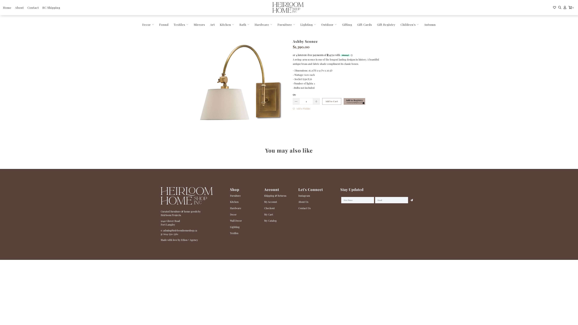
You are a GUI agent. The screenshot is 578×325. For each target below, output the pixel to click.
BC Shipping (51, 7)
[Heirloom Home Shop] (288, 7)
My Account (270, 201)
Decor (147, 24)
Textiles (180, 24)
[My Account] (565, 7)
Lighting (307, 24)
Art (212, 24)
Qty (294, 94)
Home (7, 7)
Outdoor (327, 24)
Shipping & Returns (275, 195)
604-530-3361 (170, 234)
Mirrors (199, 24)
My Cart (268, 214)
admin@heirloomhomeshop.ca (180, 230)
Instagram (304, 195)
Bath (243, 24)
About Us (303, 201)
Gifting (347, 24)
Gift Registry (386, 24)
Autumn (430, 24)
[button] (354, 101)
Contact (33, 7)
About (19, 7)
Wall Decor (236, 220)
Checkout (269, 208)
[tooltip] (363, 102)
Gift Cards (364, 24)
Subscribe (411, 200)
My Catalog (270, 220)
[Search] (559, 7)
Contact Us (304, 208)
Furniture (285, 24)
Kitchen (225, 24)
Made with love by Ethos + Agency (179, 239)
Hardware (262, 24)
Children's (409, 24)
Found (164, 24)
